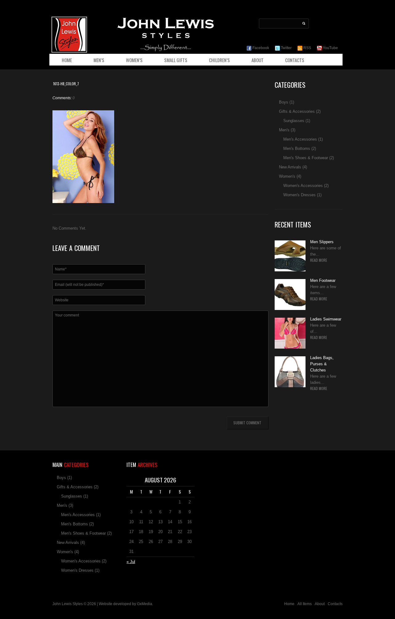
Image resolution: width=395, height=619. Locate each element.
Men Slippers (322, 242)
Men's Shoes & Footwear (305, 157)
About (258, 60)
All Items (304, 604)
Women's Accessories (303, 185)
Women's (287, 176)
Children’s (219, 60)
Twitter (286, 48)
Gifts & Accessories (297, 111)
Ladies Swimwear (325, 319)
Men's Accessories (300, 139)
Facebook (260, 48)
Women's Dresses (299, 195)
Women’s (134, 60)
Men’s (99, 60)
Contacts (294, 60)
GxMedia (144, 604)
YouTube (330, 48)
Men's (284, 130)
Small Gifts (175, 60)
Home (67, 60)
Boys (283, 102)
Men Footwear (322, 280)
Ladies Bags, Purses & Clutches (322, 363)
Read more (318, 260)
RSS (306, 48)
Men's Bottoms (296, 148)
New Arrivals (290, 167)
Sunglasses (293, 120)
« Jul (131, 561)
